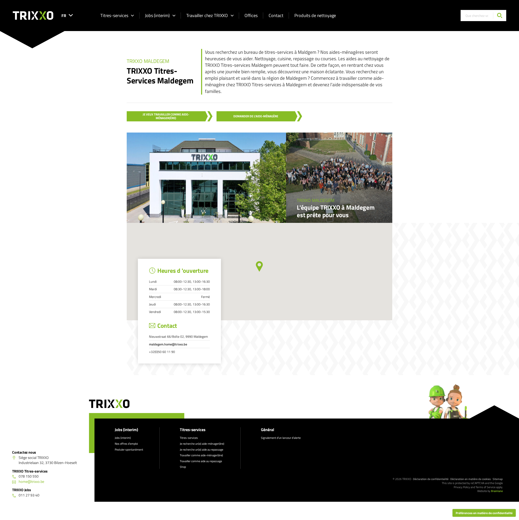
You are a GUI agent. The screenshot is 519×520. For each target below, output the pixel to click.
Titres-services (114, 15)
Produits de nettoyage (315, 15)
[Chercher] (499, 15)
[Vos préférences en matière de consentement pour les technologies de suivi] (484, 513)
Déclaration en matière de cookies (470, 479)
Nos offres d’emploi (126, 443)
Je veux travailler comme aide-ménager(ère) (166, 116)
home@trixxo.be (31, 481)
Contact (276, 15)
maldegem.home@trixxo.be (168, 344)
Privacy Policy (462, 487)
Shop (183, 467)
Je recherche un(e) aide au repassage (201, 449)
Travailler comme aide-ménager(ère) (201, 455)
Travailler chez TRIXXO (207, 15)
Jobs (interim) (157, 15)
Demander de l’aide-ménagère (255, 116)
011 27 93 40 (29, 495)
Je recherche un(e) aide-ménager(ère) (202, 443)
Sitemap (498, 479)
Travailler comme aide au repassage (201, 461)
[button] (259, 266)
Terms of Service (485, 487)
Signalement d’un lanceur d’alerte (281, 438)
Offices (250, 15)
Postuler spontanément (129, 449)
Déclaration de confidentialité (430, 479)
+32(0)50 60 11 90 (162, 352)
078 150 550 (29, 476)
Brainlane (497, 491)
